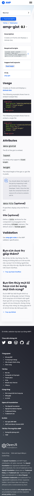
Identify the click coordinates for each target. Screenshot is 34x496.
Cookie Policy (5, 455)
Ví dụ (6, 380)
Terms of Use (5, 453)
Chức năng (8, 364)
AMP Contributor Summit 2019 (14, 424)
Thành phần (13, 23)
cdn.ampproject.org (24, 489)
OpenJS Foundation (9, 461)
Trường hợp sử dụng (11, 360)
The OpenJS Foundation (12, 406)
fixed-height (10, 66)
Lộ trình (7, 398)
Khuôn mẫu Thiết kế (11, 382)
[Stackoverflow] (28, 342)
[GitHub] (22, 342)
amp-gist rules (11, 237)
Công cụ (7, 385)
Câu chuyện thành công (12, 362)
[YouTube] (10, 342)
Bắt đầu (7, 373)
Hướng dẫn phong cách (12, 432)
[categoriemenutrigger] (8, 19)
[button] (30, 2)
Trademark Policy (10, 411)
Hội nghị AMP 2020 (10, 421)
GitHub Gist (7, 90)
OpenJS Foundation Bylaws (13, 408)
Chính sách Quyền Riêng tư (18, 453)
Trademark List (10, 413)
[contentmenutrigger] (16, 13)
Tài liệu (5, 23)
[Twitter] (4, 342)
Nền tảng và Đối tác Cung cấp (14, 393)
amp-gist (7, 76)
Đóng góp (8, 395)
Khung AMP (8, 357)
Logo (6, 435)
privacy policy (6, 494)
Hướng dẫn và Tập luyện (12, 375)
